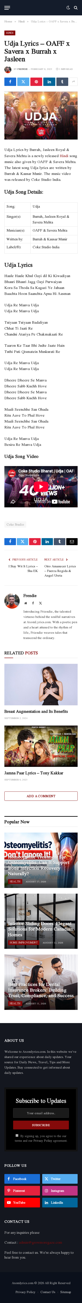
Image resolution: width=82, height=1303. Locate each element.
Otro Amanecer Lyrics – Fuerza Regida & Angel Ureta (60, 571)
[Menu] (7, 8)
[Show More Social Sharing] (73, 82)
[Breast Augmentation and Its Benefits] (41, 684)
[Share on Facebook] (10, 82)
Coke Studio (15, 524)
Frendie (22, 69)
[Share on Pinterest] (36, 82)
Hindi (10, 33)
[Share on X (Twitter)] (23, 82)
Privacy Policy (42, 1140)
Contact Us (47, 1292)
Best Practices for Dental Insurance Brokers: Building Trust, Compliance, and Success (41, 990)
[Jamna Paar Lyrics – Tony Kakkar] (41, 746)
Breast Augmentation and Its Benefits (36, 711)
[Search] (75, 8)
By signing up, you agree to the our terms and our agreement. (41, 1138)
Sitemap (65, 1292)
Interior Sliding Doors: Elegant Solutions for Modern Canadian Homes (40, 929)
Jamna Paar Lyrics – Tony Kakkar (33, 773)
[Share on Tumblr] (62, 82)
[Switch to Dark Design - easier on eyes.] (68, 8)
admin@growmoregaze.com (40, 1242)
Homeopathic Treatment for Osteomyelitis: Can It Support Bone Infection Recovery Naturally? (38, 865)
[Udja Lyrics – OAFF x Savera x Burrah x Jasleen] (41, 116)
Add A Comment (41, 796)
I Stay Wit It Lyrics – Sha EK (23, 568)
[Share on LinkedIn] (49, 82)
